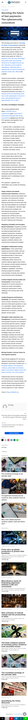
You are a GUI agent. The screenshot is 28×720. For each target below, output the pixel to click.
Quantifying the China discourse (10, 702)
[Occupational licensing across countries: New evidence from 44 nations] (14, 486)
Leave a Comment (14, 433)
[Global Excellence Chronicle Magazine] (14, 2)
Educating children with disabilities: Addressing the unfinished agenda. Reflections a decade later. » (14, 417)
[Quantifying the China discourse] (14, 689)
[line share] (17, 440)
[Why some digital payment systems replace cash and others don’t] (14, 510)
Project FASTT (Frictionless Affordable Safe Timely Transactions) (12, 116)
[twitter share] (2, 440)
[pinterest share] (8, 440)
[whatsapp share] (14, 440)
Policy (8, 639)
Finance (3, 577)
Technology (9, 577)
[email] (7, 718)
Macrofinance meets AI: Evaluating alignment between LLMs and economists (11, 584)
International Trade (14, 669)
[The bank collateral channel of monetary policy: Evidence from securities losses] (14, 631)
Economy (3, 609)
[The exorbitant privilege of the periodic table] (14, 464)
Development (11, 6)
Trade (22, 669)
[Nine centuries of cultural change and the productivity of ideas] (14, 601)
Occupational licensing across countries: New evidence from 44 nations (13, 498)
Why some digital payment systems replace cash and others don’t (13, 522)
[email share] (5, 440)
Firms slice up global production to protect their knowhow (12, 551)
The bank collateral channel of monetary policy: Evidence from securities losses (13, 644)
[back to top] (25, 714)
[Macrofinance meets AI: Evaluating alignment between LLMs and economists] (14, 569)
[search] (26, 2)
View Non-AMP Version (18, 714)
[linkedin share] (11, 440)
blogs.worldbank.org (12, 392)
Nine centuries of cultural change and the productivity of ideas (13, 614)
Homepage (3, 6)
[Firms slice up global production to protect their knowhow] (14, 537)
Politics (9, 609)
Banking (3, 639)
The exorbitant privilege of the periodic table (12, 674)
